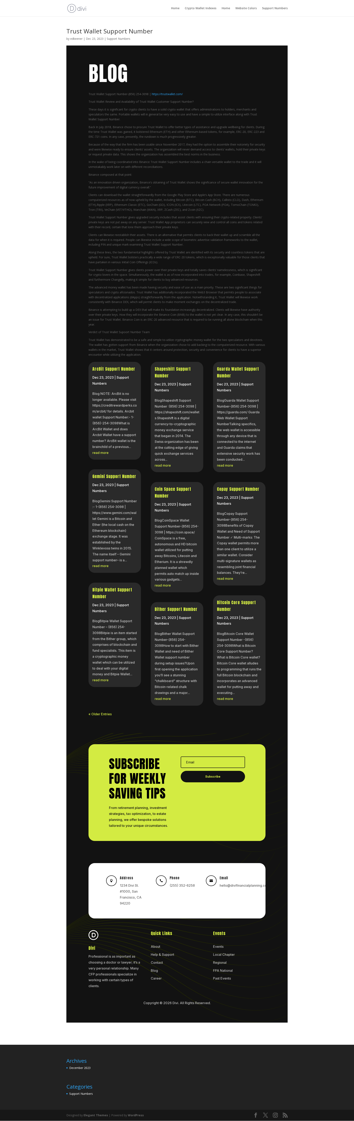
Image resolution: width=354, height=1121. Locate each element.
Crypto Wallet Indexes (200, 8)
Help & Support (162, 954)
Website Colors (246, 8)
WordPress (136, 1115)
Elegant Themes (96, 1115)
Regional (220, 962)
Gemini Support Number (114, 476)
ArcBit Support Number (113, 369)
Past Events (222, 978)
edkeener (76, 39)
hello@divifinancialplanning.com (245, 885)
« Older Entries (100, 714)
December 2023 (80, 1068)
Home (175, 8)
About (155, 946)
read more (100, 453)
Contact (157, 962)
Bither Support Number (176, 609)
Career (156, 978)
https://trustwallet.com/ (167, 94)
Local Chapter (224, 954)
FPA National (223, 970)
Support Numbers (275, 8)
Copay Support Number (238, 489)
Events (218, 946)
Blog (154, 970)
